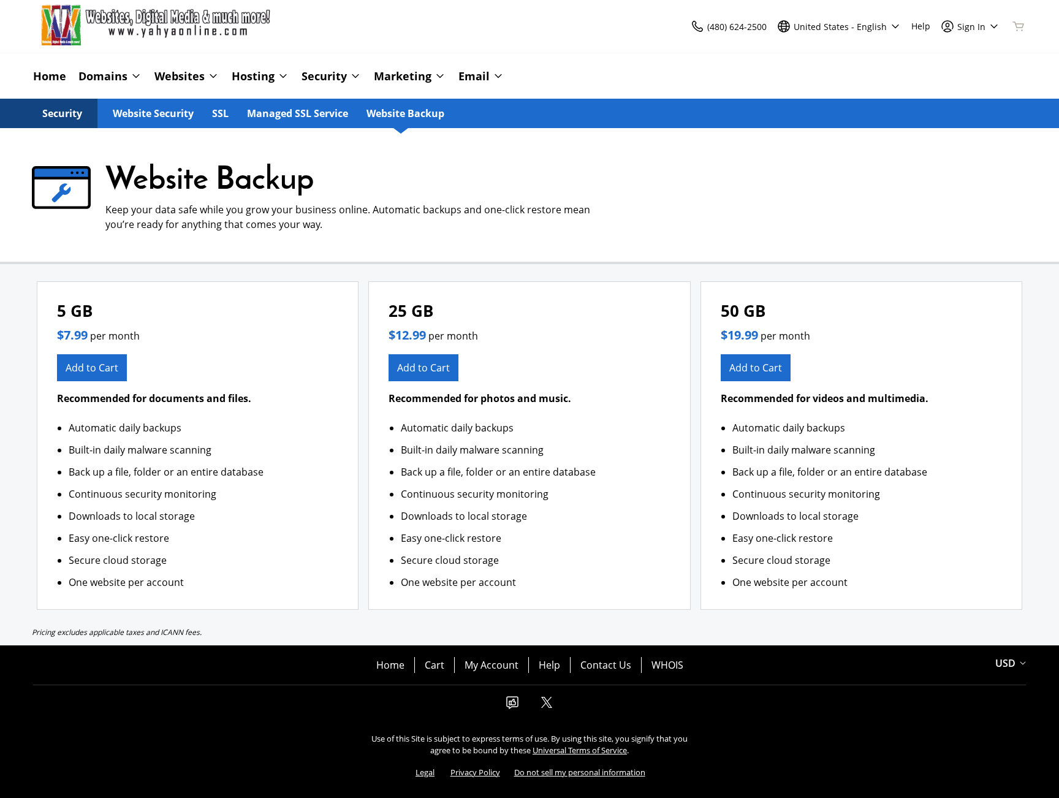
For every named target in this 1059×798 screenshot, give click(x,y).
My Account (491, 665)
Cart (434, 665)
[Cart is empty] (1018, 26)
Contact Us (605, 665)
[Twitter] (546, 706)
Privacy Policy (475, 772)
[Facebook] (512, 706)
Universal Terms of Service (580, 750)
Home (390, 665)
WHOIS (667, 665)
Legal (425, 772)
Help (549, 665)
